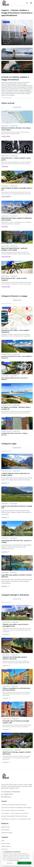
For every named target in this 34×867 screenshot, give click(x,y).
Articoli (4, 801)
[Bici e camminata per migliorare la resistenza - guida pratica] (17, 67)
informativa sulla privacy (13, 860)
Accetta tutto (24, 863)
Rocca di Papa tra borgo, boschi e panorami (12, 810)
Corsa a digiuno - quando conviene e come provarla (14, 813)
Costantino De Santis (6, 354)
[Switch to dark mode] (27, 2)
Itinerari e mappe (6, 136)
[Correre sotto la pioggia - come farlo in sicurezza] (17, 32)
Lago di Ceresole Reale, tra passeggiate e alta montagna (16, 807)
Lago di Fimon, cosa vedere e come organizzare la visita (16, 819)
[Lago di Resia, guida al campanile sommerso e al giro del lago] (17, 54)
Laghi (4, 49)
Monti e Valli (5, 226)
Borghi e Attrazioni (6, 196)
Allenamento (6, 22)
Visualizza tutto (17, 107)
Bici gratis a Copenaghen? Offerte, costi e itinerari (14, 816)
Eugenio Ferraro (5, 125)
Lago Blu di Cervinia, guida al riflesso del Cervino (14, 804)
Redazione (4, 823)
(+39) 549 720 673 (8, 794)
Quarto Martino (4, 185)
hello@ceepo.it (7, 797)
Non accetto (9, 863)
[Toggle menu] (31, 3)
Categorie (4, 837)
